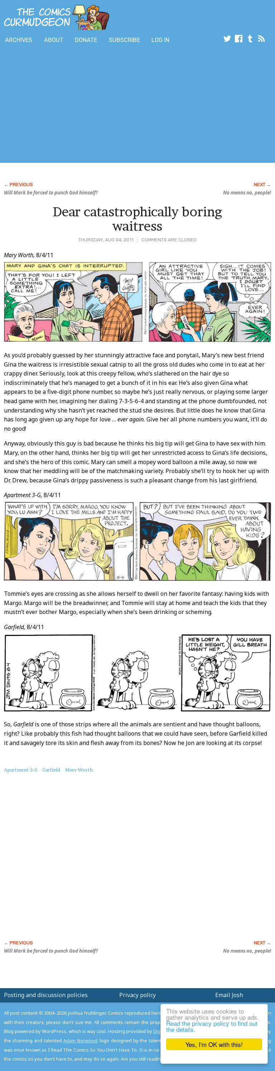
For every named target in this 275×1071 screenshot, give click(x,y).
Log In (160, 40)
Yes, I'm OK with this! (214, 1044)
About (53, 40)
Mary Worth (79, 770)
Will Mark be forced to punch (51, 192)
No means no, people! (247, 192)
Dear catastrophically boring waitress (137, 219)
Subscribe (124, 40)
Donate (86, 40)
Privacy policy (137, 995)
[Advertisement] (84, 105)
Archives (18, 40)
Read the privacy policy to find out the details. (211, 1026)
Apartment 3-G (21, 770)
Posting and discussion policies (46, 995)
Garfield (51, 770)
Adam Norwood (80, 1040)
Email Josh (229, 995)
